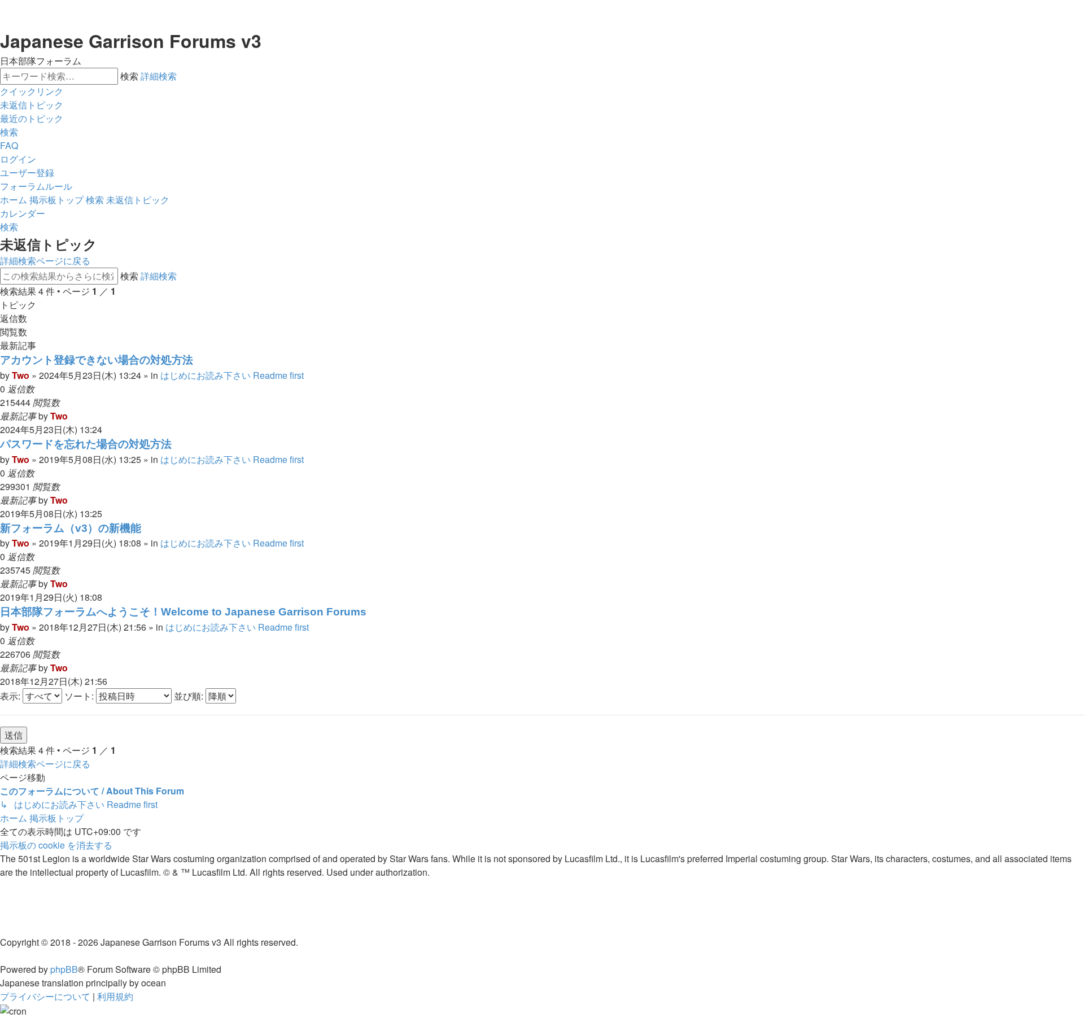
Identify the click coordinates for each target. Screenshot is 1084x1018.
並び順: (190, 695)
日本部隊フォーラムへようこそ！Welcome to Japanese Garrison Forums (183, 612)
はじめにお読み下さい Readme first (232, 375)
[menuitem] (31, 105)
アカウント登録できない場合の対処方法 (96, 360)
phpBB (64, 969)
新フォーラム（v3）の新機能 (70, 528)
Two (20, 375)
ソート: (80, 695)
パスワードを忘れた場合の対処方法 (86, 444)
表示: (11, 695)
